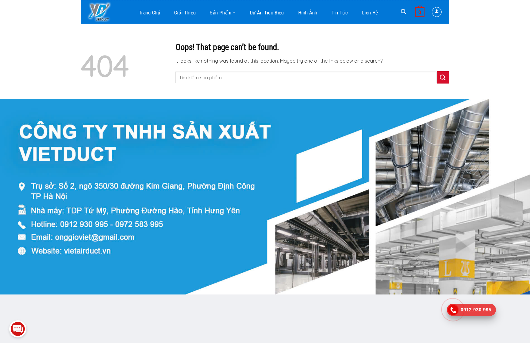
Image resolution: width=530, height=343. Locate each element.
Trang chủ (149, 13)
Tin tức (340, 13)
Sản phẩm (220, 13)
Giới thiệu (185, 13)
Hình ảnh (307, 13)
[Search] (403, 11)
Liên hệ (370, 13)
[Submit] (443, 77)
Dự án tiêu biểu (267, 13)
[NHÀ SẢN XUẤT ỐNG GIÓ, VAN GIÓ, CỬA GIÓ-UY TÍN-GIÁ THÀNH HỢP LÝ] (108, 12)
